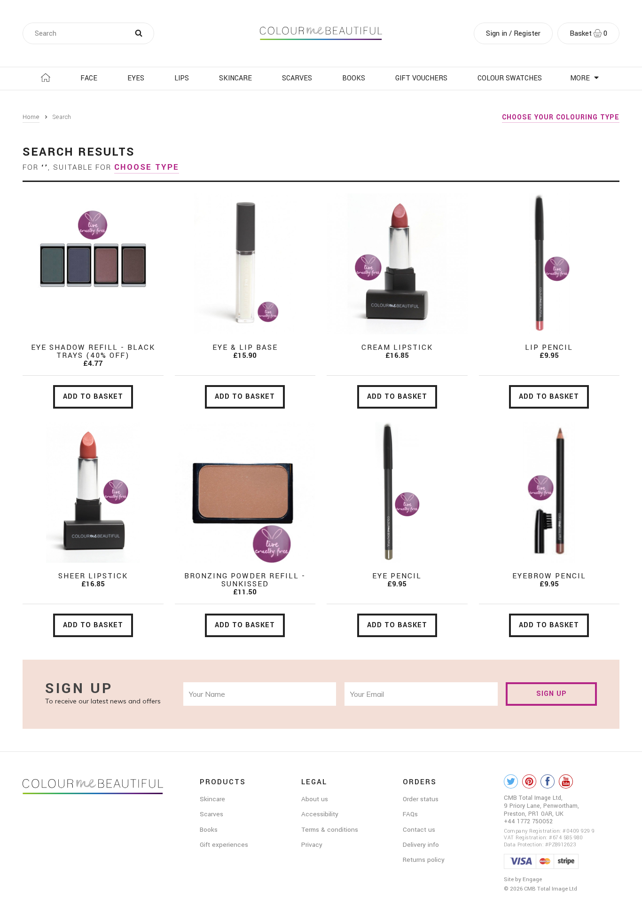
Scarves (297, 78)
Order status (420, 799)
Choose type (146, 167)
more (581, 78)
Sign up (551, 694)
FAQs (410, 814)
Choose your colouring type (560, 117)
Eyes (135, 78)
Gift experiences (224, 844)
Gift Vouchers (421, 78)
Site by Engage (523, 879)
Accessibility (319, 814)
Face (88, 78)
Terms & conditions (329, 829)
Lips (181, 78)
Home (31, 117)
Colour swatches (510, 78)
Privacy (311, 844)
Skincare (235, 78)
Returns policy (424, 859)
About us (314, 799)
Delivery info (421, 844)
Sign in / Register (513, 33)
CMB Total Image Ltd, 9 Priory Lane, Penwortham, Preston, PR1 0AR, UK (541, 806)
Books (353, 78)
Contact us (419, 829)
